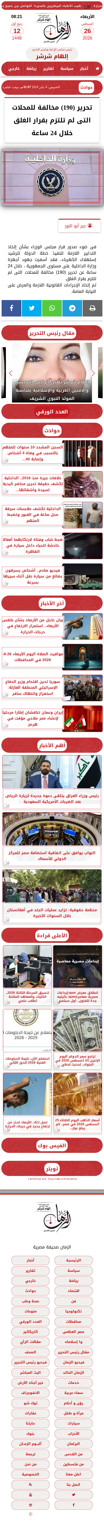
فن (73, 1301)
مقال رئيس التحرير (52, 333)
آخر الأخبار (52, 603)
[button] (93, 373)
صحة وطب (30, 1301)
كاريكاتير (30, 1331)
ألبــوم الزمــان (30, 1443)
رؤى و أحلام (73, 1403)
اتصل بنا (73, 1484)
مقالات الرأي (30, 1341)
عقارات (30, 1413)
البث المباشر (30, 1372)
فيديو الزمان (73, 1362)
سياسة (67, 68)
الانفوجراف (30, 1392)
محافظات (73, 1321)
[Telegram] (72, 308)
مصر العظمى (73, 1331)
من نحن (31, 1464)
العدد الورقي (52, 412)
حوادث (86, 87)
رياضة (31, 68)
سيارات (73, 1423)
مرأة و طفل (73, 1413)
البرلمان (73, 1443)
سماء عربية (73, 1392)
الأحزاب (73, 1433)
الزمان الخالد (73, 1372)
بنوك (30, 1433)
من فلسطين (73, 1464)
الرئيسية (73, 1260)
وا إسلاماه (73, 1341)
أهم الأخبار (52, 745)
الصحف (30, 1352)
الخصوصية (30, 1474)
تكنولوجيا (73, 1311)
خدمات (73, 1382)
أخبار (84, 68)
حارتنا (30, 1423)
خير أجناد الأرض (30, 1382)
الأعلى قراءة (52, 935)
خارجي (14, 68)
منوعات (31, 1311)
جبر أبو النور (75, 226)
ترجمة (30, 1454)
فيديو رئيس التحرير (30, 1362)
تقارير (48, 68)
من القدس (74, 1454)
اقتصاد (73, 1290)
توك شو (30, 1403)
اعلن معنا (73, 1474)
